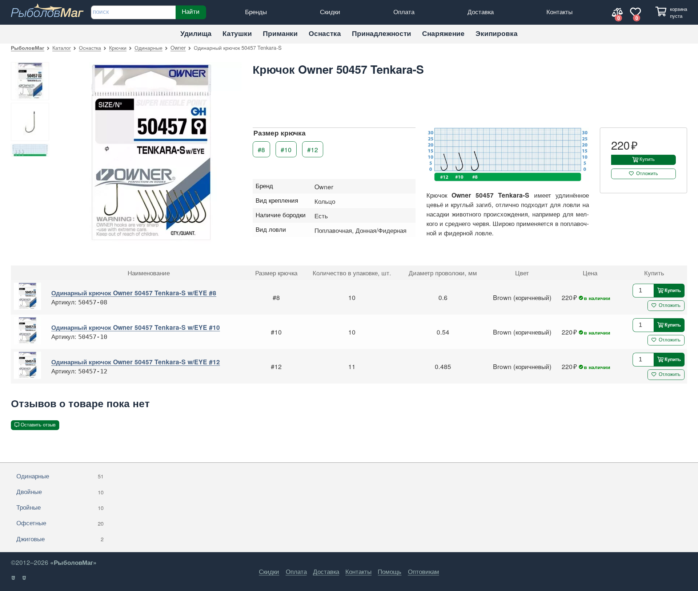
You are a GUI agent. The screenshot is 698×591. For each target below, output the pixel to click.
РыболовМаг (27, 47)
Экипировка (497, 33)
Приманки (280, 33)
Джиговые (60, 538)
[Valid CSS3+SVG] (24, 578)
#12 (312, 149)
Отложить (647, 173)
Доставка (481, 11)
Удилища (196, 33)
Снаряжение (443, 33)
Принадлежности (381, 33)
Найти (191, 11)
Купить (647, 159)
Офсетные (60, 522)
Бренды (256, 11)
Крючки (118, 47)
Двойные (60, 491)
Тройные (60, 506)
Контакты (559, 11)
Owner (178, 47)
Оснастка (325, 33)
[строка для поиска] (133, 12)
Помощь (389, 571)
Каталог (61, 47)
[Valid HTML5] (13, 578)
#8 (261, 149)
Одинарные (149, 47)
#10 (286, 149)
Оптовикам (423, 571)
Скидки (330, 11)
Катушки (237, 33)
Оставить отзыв (38, 425)
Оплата (403, 11)
